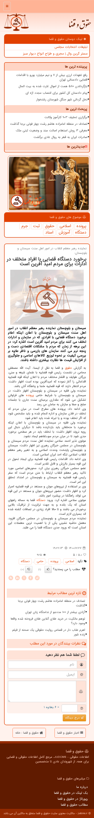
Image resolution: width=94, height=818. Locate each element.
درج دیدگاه (73, 718)
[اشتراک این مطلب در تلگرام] (37, 578)
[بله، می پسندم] (48, 569)
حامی (40, 561)
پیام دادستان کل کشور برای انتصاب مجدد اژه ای (56, 93)
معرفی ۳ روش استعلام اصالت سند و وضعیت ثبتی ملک (51, 130)
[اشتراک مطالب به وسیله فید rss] (10, 578)
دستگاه (80, 233)
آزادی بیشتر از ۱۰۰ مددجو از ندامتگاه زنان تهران (55, 612)
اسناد (49, 233)
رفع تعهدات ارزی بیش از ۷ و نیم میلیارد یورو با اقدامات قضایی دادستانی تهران (51, 77)
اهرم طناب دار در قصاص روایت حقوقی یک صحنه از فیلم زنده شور (48, 632)
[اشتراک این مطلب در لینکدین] (17, 578)
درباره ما (82, 786)
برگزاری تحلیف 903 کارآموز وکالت (65, 117)
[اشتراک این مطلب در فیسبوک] (30, 578)
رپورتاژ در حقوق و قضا (72, 798)
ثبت (36, 226)
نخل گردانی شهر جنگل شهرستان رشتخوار (61, 99)
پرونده (81, 226)
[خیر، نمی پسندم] (28, 569)
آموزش (64, 233)
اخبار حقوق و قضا (68, 733)
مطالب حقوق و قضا (74, 804)
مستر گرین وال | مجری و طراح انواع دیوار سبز (55, 53)
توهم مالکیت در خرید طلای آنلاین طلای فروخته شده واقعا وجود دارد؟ (48, 621)
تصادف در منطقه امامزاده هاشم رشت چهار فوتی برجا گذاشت (48, 124)
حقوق (49, 226)
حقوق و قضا (80, 26)
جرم (24, 226)
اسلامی (65, 226)
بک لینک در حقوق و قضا (71, 792)
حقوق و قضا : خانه (27, 733)
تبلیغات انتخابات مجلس (71, 46)
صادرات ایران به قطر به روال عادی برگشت (60, 137)
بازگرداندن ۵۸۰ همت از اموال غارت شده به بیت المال (52, 86)
